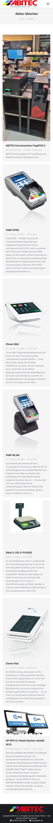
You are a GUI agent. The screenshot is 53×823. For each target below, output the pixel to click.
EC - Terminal (10, 234)
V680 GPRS (12, 230)
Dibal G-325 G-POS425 (19, 552)
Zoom (23, 88)
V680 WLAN (12, 455)
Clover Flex (12, 663)
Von (27, 150)
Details (30, 88)
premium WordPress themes (26, 818)
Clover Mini (12, 344)
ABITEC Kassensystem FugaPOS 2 (25, 145)
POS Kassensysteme (13, 150)
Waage (8, 557)
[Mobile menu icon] (47, 3)
